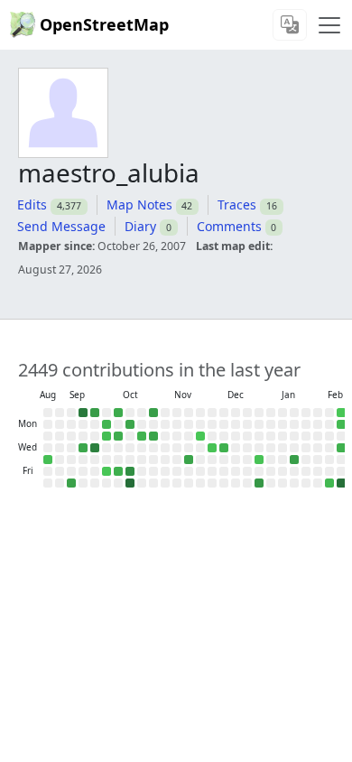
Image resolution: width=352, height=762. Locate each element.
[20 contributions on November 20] (188, 459)
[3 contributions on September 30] (106, 436)
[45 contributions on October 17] (129, 471)
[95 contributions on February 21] (341, 483)
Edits (32, 204)
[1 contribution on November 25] (200, 436)
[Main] (329, 25)
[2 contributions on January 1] (259, 459)
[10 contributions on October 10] (118, 471)
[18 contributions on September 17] (83, 447)
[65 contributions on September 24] (94, 447)
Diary (140, 226)
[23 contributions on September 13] (71, 483)
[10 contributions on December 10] (223, 447)
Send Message (61, 226)
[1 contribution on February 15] (341, 412)
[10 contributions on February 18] (341, 447)
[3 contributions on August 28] (47, 459)
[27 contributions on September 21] (94, 412)
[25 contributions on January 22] (294, 459)
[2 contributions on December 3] (212, 447)
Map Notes (139, 204)
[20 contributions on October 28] (153, 436)
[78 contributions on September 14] (83, 412)
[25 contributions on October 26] (153, 412)
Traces (237, 204)
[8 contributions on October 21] (141, 436)
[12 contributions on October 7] (118, 436)
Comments (229, 226)
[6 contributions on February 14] (329, 483)
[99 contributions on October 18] (129, 483)
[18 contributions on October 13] (129, 424)
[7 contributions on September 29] (106, 424)
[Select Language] (290, 25)
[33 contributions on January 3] (259, 483)
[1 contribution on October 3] (106, 471)
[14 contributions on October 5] (118, 412)
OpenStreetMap (104, 24)
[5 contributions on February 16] (341, 424)
